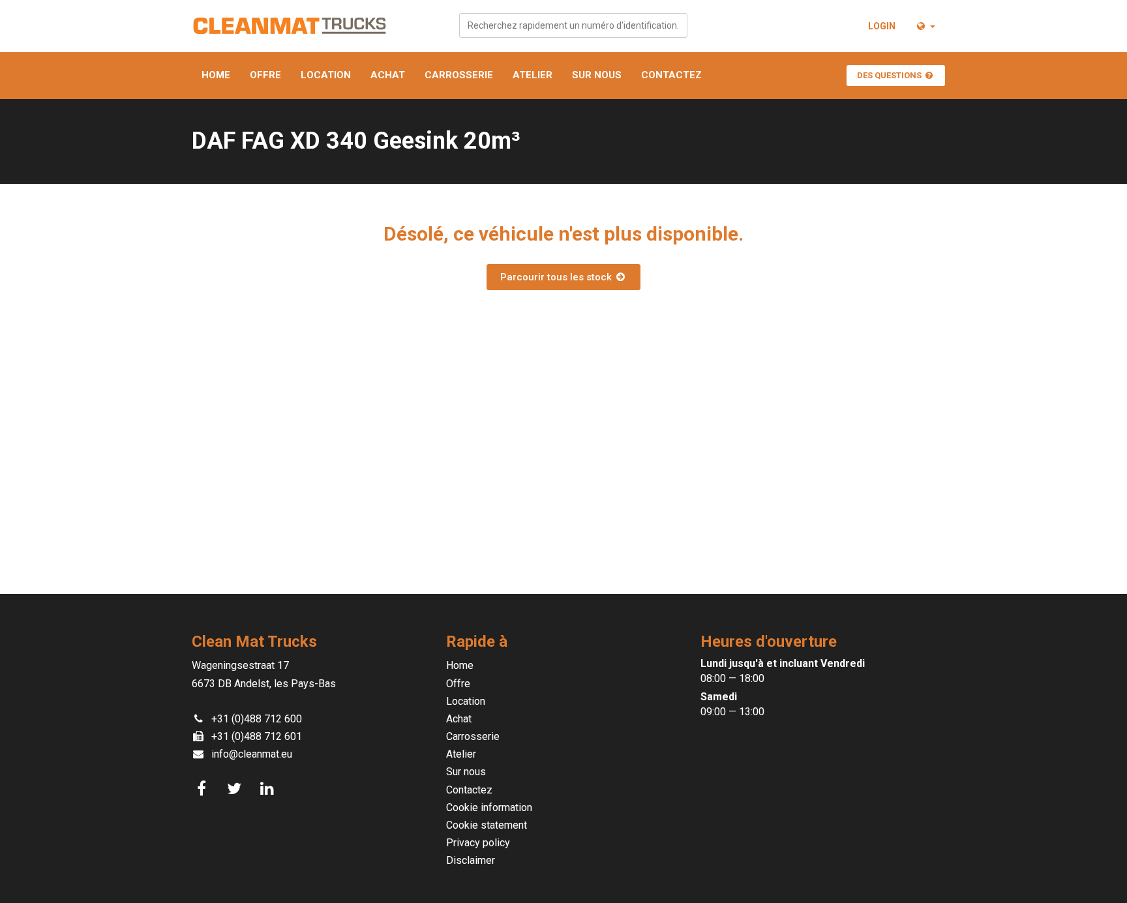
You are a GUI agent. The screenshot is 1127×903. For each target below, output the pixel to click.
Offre (265, 75)
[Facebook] (203, 789)
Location (326, 75)
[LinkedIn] (268, 789)
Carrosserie (459, 75)
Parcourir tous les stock (557, 277)
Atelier (532, 75)
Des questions (890, 75)
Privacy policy (478, 842)
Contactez (671, 75)
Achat (387, 75)
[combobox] (573, 25)
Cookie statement (486, 825)
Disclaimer (470, 860)
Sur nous (597, 75)
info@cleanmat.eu (251, 754)
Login (881, 26)
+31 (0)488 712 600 (256, 719)
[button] (925, 26)
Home (216, 75)
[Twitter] (236, 789)
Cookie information (489, 807)
